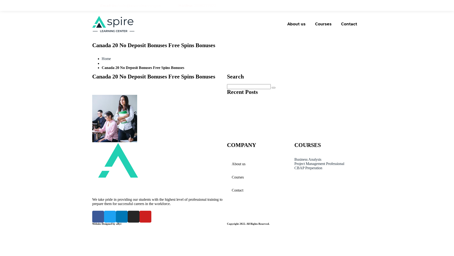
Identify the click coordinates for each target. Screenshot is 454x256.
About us (296, 24)
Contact (349, 24)
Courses (323, 24)
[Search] (273, 87)
